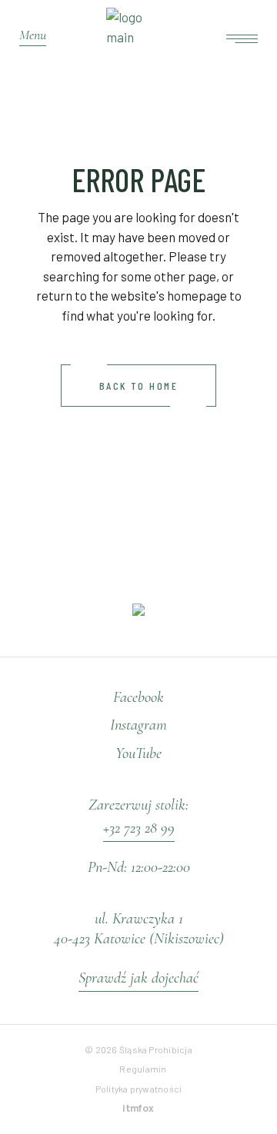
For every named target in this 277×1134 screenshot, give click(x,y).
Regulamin (142, 1068)
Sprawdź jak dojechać (138, 977)
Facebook (138, 697)
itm (138, 1108)
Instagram (138, 724)
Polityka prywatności (138, 1088)
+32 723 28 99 (139, 827)
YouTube (138, 753)
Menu (32, 34)
